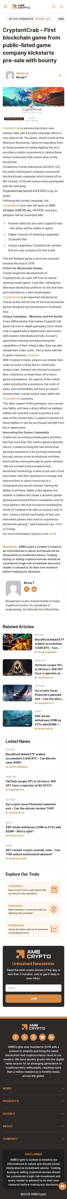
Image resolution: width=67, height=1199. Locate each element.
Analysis (40, 660)
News (38, 711)
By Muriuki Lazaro (16, 858)
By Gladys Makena (46, 652)
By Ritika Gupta (44, 728)
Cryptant (33, 355)
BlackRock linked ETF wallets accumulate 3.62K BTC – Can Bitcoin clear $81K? (49, 644)
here (52, 534)
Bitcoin (39, 635)
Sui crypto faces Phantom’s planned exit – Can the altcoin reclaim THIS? (49, 695)
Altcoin (39, 686)
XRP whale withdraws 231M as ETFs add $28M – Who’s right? (48, 720)
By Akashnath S (44, 677)
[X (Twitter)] (26, 589)
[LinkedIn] (34, 589)
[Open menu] (5, 6)
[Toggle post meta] (60, 75)
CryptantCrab (11, 128)
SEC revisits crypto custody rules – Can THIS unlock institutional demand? (33, 852)
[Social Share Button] (62, 1186)
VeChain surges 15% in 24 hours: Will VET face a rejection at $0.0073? (49, 669)
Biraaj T (21, 77)
